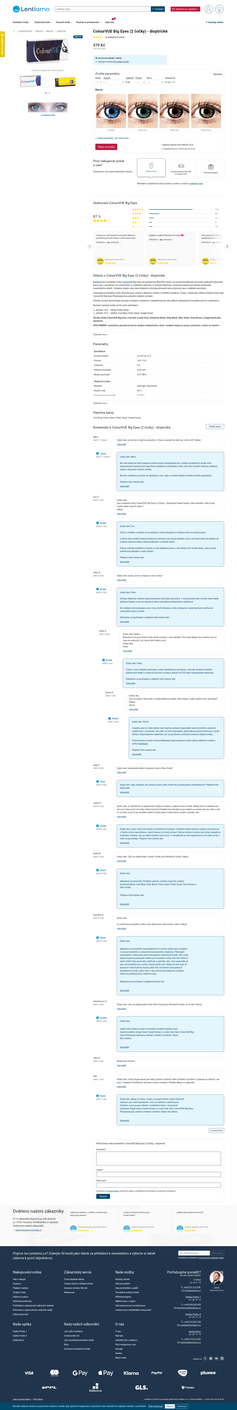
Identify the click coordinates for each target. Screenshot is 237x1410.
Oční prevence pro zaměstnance (130, 1305)
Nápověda (217, 74)
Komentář (101, 1149)
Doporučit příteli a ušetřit (126, 1287)
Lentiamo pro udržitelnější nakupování (133, 1309)
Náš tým (119, 1335)
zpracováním (113, 1191)
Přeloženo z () (107, 242)
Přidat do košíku (106, 147)
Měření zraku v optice (125, 1301)
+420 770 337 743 (192, 1321)
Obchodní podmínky (22, 1301)
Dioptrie (107, 78)
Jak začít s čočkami (73, 1331)
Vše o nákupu (19, 1279)
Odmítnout (181, 1406)
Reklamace (69, 1292)
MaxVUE (49, 31)
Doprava (17, 1283)
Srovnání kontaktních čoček (77, 1348)
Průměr (139, 78)
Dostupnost (170, 78)
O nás (118, 1331)
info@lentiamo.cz (193, 1290)
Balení (98, 78)
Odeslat (103, 1196)
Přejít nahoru (38, 1399)
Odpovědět (121, 444)
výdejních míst (196, 183)
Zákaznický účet (20, 1314)
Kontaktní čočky (25, 31)
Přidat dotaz (215, 426)
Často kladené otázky (74, 1279)
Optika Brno (195, 1331)
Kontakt (119, 1348)
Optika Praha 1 (193, 1297)
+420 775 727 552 (192, 1339)
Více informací (155, 1406)
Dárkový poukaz (20, 1296)
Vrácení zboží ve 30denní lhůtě (78, 1283)
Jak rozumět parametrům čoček (79, 1340)
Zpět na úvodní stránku (22, 1399)
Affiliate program (123, 1296)
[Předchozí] (90, 246)
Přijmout (169, 1406)
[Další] (227, 246)
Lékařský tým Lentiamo (126, 1340)
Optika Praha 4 (193, 1314)
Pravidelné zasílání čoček (127, 1292)
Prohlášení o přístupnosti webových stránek (33, 1305)
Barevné (39, 31)
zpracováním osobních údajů (211, 1257)
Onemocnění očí (71, 1335)
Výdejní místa (19, 1292)
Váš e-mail (101, 1180)
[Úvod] (14, 31)
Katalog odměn (122, 1279)
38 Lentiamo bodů (121, 61)
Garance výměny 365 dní (75, 1287)
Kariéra (118, 1353)
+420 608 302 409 (192, 1304)
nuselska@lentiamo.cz (190, 1325)
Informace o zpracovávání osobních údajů (32, 1309)
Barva (149, 78)
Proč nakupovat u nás (125, 1344)
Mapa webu (120, 1357)
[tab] (46, 93)
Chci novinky (217, 1253)
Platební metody (20, 1287)
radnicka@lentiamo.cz (190, 1342)
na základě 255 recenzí (115, 37)
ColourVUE (61, 31)
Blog (66, 1344)
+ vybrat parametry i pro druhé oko (112, 138)
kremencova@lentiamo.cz (189, 1307)
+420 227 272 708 (192, 1287)
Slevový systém (122, 1283)
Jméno (100, 1170)
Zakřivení (130, 78)
